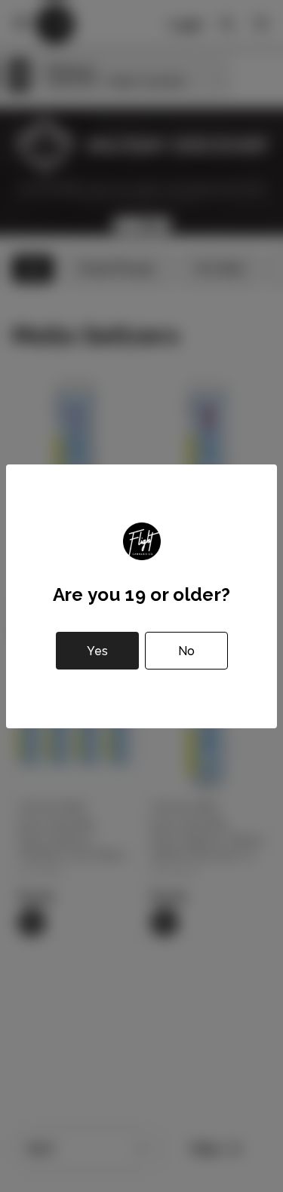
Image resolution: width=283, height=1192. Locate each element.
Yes (97, 651)
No (186, 651)
